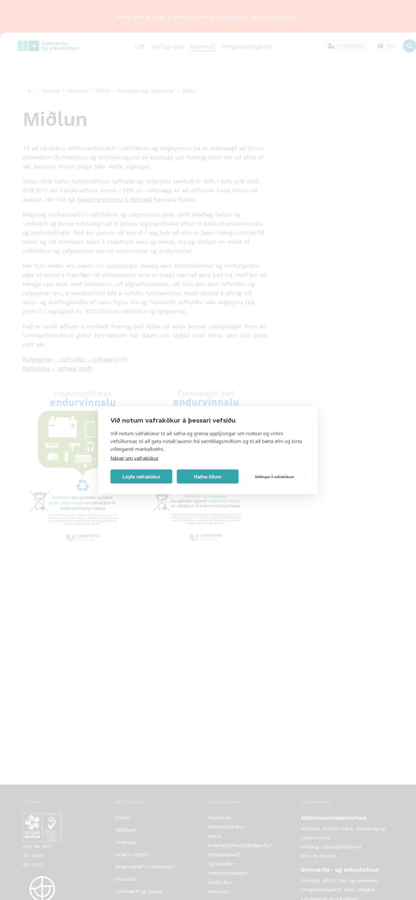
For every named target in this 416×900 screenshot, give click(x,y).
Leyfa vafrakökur (142, 476)
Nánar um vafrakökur (134, 457)
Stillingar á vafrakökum (274, 476)
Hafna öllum (207, 476)
